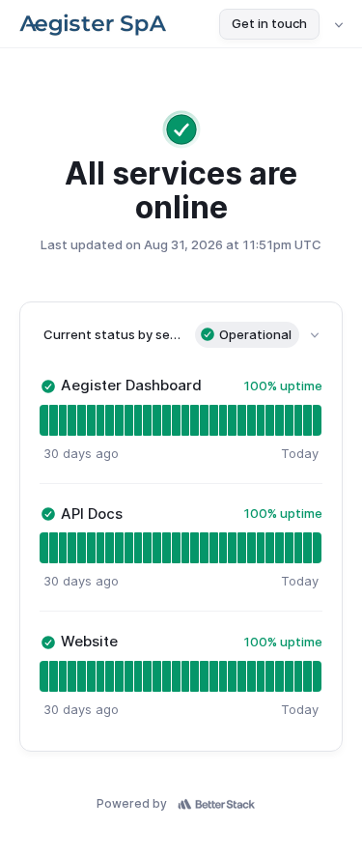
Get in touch (269, 23)
